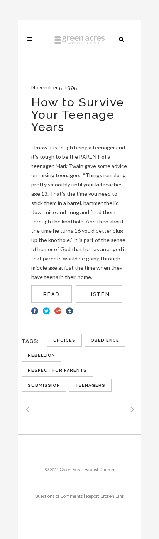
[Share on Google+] (57, 310)
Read (51, 294)
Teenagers (90, 385)
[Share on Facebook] (34, 310)
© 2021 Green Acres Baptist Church (79, 469)
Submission (44, 385)
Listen (99, 294)
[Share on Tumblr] (69, 310)
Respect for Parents (57, 370)
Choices (64, 340)
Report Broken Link (105, 496)
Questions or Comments (59, 496)
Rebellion (41, 355)
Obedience (105, 340)
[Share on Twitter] (46, 310)
